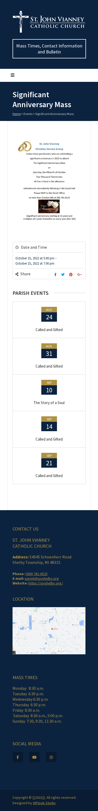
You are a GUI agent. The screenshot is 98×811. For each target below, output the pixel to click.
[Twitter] (63, 274)
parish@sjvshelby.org (42, 578)
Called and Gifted (49, 329)
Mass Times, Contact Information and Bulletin (49, 49)
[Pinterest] (71, 274)
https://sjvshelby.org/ (45, 583)
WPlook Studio (44, 803)
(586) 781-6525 (36, 573)
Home (17, 114)
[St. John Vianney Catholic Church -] (49, 31)
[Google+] (80, 274)
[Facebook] (56, 274)
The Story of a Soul (49, 402)
